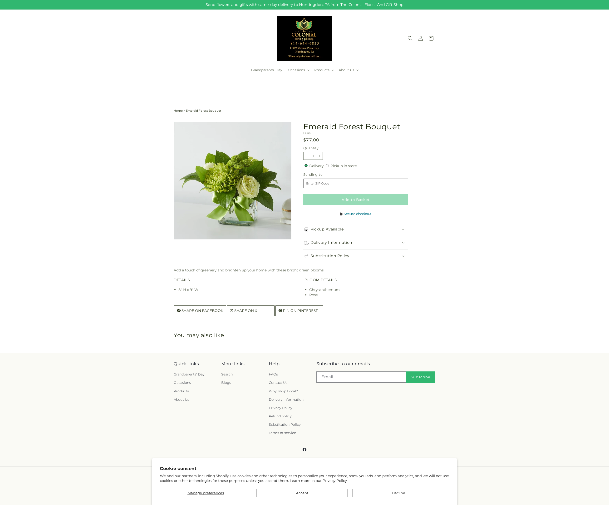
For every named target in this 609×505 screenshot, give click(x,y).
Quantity (311, 148)
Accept (302, 493)
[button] (298, 70)
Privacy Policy (335, 480)
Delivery (316, 166)
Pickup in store (343, 166)
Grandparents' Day (189, 374)
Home (178, 110)
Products (181, 391)
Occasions (182, 383)
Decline (398, 493)
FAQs (273, 374)
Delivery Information (286, 399)
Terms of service (282, 433)
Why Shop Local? (283, 391)
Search (227, 374)
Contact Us (278, 383)
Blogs (226, 383)
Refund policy (280, 416)
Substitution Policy (285, 425)
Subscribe (420, 377)
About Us (181, 399)
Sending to (320, 174)
